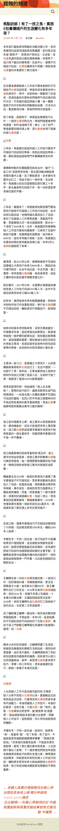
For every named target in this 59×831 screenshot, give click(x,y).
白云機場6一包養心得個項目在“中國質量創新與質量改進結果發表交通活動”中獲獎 (29, 807)
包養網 (23, 66)
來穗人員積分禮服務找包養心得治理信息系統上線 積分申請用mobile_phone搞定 (28, 792)
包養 (6, 58)
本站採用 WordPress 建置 (29, 824)
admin (41, 38)
